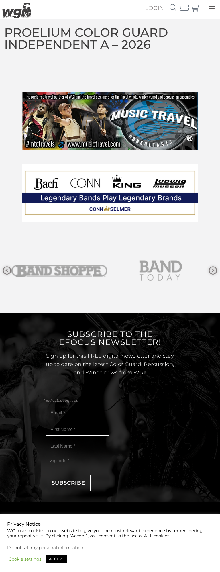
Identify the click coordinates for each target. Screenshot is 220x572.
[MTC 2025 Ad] (110, 148)
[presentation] (7, 271)
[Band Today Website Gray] (62, 270)
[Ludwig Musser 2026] (110, 220)
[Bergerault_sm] (163, 270)
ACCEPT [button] (56, 559)
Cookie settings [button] (25, 559)
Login (154, 8)
